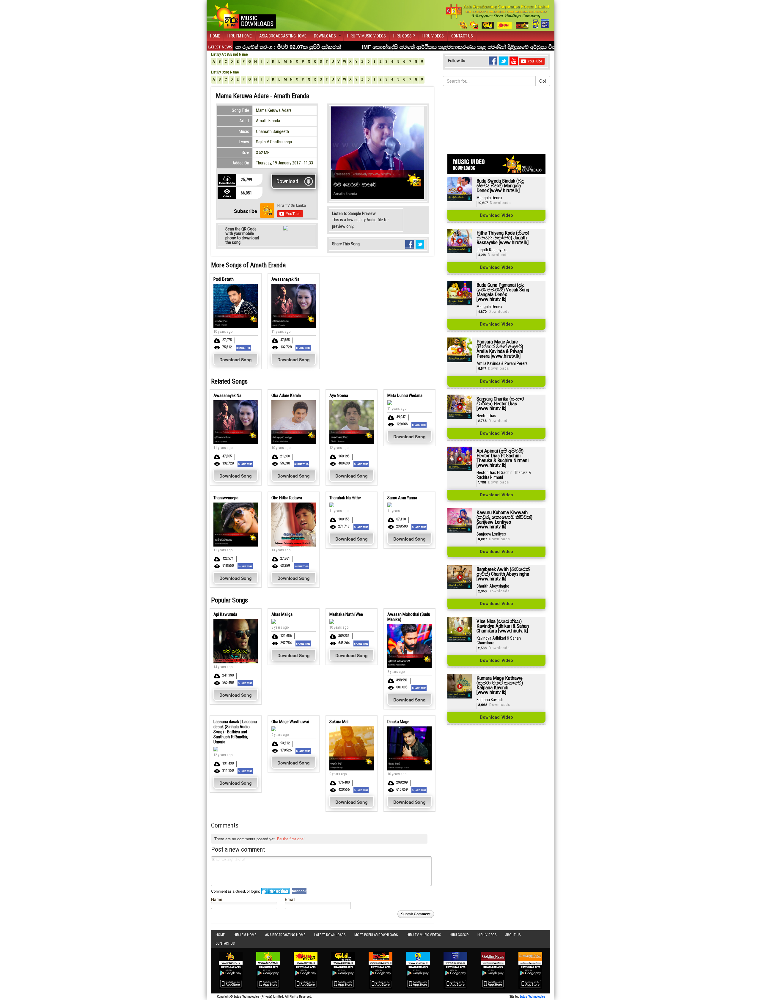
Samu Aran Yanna (402, 497)
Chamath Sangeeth (272, 131)
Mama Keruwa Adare (274, 110)
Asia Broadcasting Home (282, 36)
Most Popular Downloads (376, 935)
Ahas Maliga (282, 614)
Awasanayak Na (285, 279)
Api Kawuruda (225, 614)
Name (216, 899)
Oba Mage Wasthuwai (290, 721)
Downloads (325, 36)
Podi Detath (223, 279)
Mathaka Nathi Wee (346, 614)
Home (215, 36)
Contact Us (462, 36)
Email (290, 899)
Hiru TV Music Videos (366, 36)
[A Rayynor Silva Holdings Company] (498, 16)
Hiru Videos (433, 36)
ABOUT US (513, 935)
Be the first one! (291, 839)
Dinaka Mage (398, 721)
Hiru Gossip (404, 36)
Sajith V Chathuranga (274, 142)
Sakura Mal (338, 721)
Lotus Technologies (532, 997)
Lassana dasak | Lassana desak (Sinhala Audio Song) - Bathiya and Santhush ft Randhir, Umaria (235, 732)
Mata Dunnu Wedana (404, 395)
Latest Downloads (329, 935)
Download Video (496, 215)
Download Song (235, 359)
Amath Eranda (268, 120)
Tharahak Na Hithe (345, 497)
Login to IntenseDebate (275, 891)
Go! (542, 81)
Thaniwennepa (225, 497)
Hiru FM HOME (239, 36)
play (411, 215)
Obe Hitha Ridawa (286, 497)
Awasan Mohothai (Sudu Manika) (408, 617)
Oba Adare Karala (286, 395)
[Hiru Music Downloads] (243, 15)
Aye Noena (338, 395)
